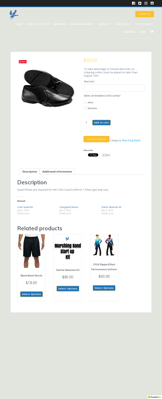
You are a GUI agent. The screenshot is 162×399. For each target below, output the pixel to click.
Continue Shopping (96, 139)
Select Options (31, 294)
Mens (90, 102)
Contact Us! (144, 14)
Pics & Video (144, 24)
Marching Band (81, 24)
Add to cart (101, 122)
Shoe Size (94, 81)
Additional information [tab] (57, 171)
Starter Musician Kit (111, 207)
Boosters (122, 24)
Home (19, 24)
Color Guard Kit (25, 207)
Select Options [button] (104, 287)
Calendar (129, 31)
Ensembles (60, 24)
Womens (92, 108)
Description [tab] (29, 171)
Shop (142, 31)
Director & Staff (37, 24)
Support (103, 24)
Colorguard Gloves (68, 207)
